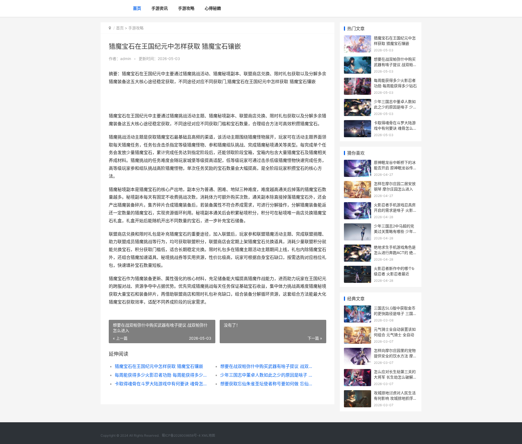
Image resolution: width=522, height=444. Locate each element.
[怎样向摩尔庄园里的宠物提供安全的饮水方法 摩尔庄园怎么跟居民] (357, 351)
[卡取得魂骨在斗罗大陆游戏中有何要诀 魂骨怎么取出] (357, 123)
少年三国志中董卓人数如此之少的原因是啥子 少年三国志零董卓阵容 (267, 375)
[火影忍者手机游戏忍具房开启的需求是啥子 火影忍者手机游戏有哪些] (357, 205)
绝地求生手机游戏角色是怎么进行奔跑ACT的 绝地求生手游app (395, 252)
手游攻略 (186, 8)
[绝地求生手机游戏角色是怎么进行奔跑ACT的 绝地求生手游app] (357, 248)
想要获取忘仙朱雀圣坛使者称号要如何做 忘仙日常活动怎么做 (267, 383)
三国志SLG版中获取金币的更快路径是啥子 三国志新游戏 (395, 313)
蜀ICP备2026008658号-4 (181, 435)
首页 (137, 8)
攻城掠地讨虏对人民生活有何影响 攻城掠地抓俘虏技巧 (395, 398)
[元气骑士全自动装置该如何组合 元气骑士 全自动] (357, 330)
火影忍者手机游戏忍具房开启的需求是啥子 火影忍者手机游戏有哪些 (395, 210)
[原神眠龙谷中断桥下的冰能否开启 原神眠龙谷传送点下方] (357, 163)
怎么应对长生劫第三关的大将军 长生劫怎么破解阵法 (395, 376)
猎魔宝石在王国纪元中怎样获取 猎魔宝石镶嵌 (159, 366)
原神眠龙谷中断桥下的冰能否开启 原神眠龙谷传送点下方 (395, 167)
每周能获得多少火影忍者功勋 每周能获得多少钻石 (162, 375)
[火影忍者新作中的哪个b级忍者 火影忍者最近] (357, 269)
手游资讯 (159, 8)
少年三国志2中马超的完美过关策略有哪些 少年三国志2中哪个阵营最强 (395, 231)
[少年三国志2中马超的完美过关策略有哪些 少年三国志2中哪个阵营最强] (357, 226)
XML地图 (208, 435)
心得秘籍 (213, 8)
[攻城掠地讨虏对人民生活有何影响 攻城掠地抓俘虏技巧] (357, 393)
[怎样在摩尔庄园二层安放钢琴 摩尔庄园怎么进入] (357, 184)
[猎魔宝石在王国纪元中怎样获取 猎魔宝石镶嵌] (357, 38)
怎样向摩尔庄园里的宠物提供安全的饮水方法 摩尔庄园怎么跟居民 (395, 355)
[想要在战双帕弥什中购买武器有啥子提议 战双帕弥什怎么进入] (357, 60)
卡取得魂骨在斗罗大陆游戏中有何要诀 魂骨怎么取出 (162, 383)
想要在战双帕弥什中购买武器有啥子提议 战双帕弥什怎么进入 (267, 366)
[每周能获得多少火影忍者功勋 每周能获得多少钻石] (357, 81)
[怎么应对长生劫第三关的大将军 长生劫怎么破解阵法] (357, 372)
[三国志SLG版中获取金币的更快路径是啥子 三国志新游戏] (357, 309)
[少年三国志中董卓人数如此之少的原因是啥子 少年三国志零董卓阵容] (357, 102)
